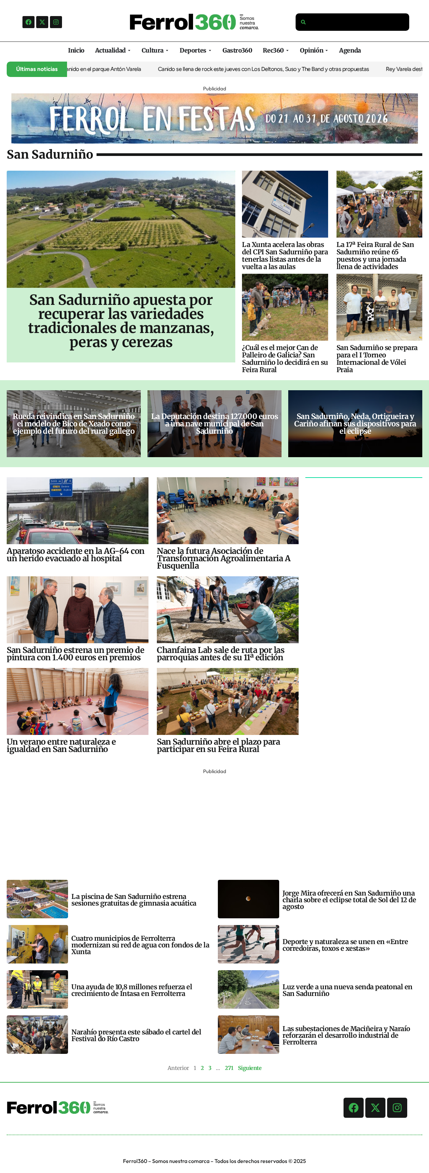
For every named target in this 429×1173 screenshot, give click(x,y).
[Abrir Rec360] (287, 50)
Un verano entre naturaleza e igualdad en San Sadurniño (61, 745)
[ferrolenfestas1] (214, 141)
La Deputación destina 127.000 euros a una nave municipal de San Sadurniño (214, 424)
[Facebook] (28, 22)
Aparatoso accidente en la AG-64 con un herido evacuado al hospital (75, 555)
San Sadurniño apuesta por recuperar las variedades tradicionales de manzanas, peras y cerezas (121, 321)
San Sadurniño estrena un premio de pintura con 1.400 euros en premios (75, 654)
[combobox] (353, 22)
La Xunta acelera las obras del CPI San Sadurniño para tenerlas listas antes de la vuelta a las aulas (285, 255)
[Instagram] (56, 22)
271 (229, 1068)
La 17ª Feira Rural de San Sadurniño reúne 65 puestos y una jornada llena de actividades (375, 255)
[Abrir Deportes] (210, 50)
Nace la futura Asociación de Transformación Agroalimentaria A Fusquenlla (223, 558)
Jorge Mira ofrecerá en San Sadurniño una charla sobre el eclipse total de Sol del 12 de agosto (349, 900)
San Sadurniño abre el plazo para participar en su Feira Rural (218, 745)
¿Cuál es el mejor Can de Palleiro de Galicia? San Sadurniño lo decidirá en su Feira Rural (285, 358)
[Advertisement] (208, 823)
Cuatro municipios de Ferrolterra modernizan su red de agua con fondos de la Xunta (140, 945)
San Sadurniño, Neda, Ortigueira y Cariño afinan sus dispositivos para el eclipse (355, 424)
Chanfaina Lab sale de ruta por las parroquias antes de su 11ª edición (220, 654)
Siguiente (250, 1068)
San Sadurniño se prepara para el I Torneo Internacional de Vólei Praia (377, 358)
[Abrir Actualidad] (129, 50)
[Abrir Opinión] (326, 50)
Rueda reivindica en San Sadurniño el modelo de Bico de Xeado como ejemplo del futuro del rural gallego (74, 424)
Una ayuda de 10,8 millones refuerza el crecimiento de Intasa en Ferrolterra (131, 990)
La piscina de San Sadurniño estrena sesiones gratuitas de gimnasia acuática (133, 899)
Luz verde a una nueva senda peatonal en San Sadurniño (348, 990)
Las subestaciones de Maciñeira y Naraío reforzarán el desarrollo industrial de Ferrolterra (346, 1035)
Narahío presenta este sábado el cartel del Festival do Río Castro (136, 1035)
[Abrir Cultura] (167, 50)
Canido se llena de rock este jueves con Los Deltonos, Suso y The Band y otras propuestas (228, 69)
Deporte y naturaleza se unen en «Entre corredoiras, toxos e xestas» (345, 944)
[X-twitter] (42, 22)
